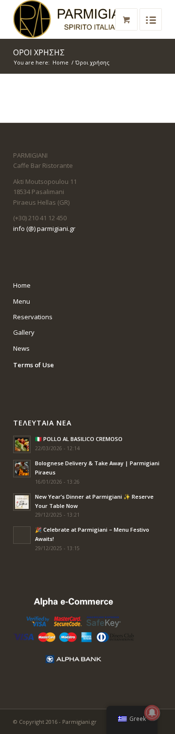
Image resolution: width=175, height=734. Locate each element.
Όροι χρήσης (39, 52)
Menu (21, 301)
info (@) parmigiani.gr (44, 228)
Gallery (24, 332)
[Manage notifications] (152, 712)
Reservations (32, 316)
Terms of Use (33, 364)
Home (60, 62)
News (21, 348)
